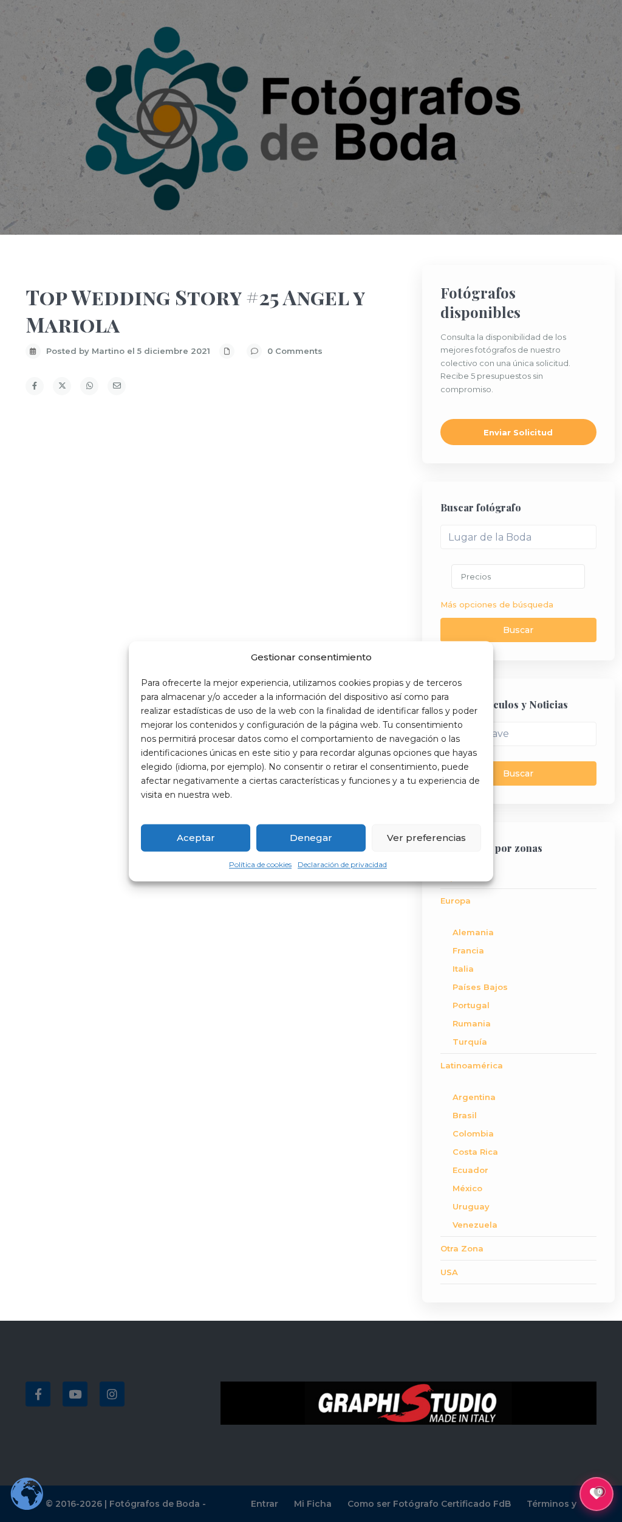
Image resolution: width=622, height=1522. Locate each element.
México (467, 1188)
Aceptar (196, 837)
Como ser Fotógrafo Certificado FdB (429, 1503)
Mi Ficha (313, 1503)
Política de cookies (260, 865)
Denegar (311, 837)
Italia (463, 969)
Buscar (518, 629)
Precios (476, 576)
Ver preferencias (426, 837)
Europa (455, 900)
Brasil (465, 1115)
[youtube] (75, 1394)
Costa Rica (475, 1152)
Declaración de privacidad (342, 865)
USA (449, 1272)
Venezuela (475, 1225)
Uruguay (471, 1206)
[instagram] (112, 1394)
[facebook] (38, 1394)
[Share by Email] (117, 386)
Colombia (473, 1133)
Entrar (264, 1503)
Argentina (474, 1097)
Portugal (471, 1005)
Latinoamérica (471, 1065)
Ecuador (470, 1170)
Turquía (470, 1041)
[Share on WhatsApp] (89, 386)
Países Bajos (480, 987)
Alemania (473, 932)
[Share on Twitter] (62, 386)
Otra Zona (462, 1248)
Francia (468, 950)
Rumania (472, 1023)
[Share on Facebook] (35, 386)
